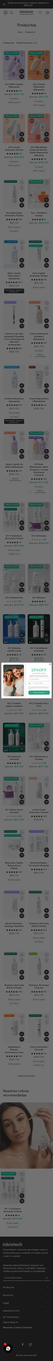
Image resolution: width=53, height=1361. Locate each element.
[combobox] (31, 683)
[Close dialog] (50, 664)
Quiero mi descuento (39, 692)
